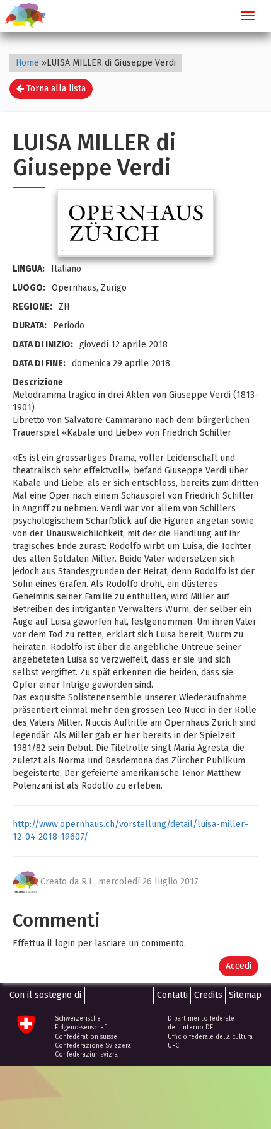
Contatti (172, 995)
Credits (208, 995)
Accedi (238, 966)
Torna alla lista (55, 88)
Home (27, 62)
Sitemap (245, 995)
